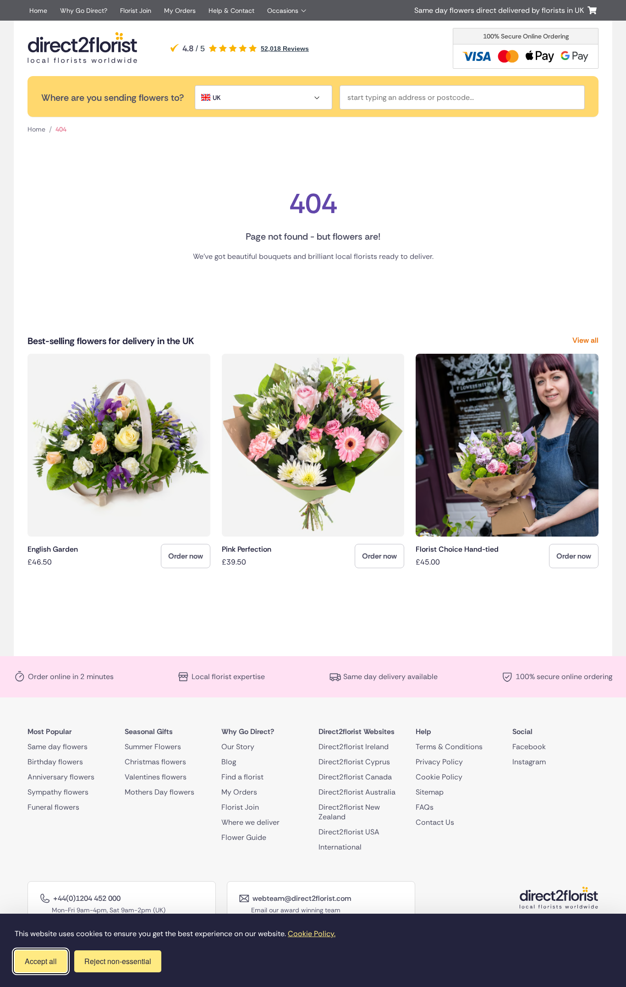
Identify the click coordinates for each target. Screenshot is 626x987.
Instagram (529, 761)
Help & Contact (231, 10)
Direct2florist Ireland (353, 746)
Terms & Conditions (449, 746)
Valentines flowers (156, 776)
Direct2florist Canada (355, 776)
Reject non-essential (117, 961)
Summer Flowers (153, 746)
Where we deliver (250, 822)
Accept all (41, 961)
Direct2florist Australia (356, 791)
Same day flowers (57, 746)
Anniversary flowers (60, 776)
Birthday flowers (55, 761)
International (340, 846)
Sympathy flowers (57, 791)
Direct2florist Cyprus (354, 761)
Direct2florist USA (348, 831)
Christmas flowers (155, 761)
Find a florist (242, 776)
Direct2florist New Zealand (349, 811)
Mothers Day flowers (159, 791)
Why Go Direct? (83, 10)
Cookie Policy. (311, 933)
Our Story (237, 746)
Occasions (282, 10)
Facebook (529, 746)
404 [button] (60, 129)
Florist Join (135, 10)
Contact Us (435, 822)
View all (585, 340)
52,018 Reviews (285, 48)
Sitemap (430, 791)
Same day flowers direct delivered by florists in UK (501, 10)
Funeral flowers (53, 807)
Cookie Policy (439, 776)
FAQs (425, 807)
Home (38, 10)
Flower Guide (243, 837)
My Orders (180, 10)
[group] (118, 461)
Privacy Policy (439, 761)
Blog (228, 761)
